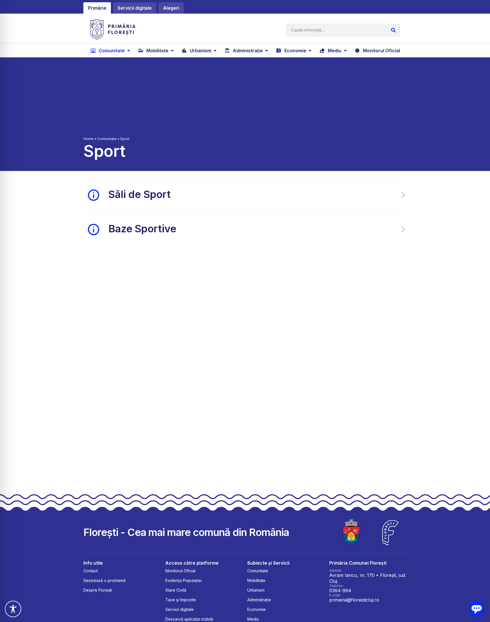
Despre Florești (97, 590)
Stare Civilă (175, 590)
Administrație (259, 599)
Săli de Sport (139, 194)
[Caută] (393, 30)
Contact (90, 570)
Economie (256, 609)
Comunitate (107, 139)
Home (88, 139)
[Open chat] (476, 608)
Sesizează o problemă (104, 580)
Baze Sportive (142, 228)
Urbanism (256, 590)
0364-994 (340, 590)
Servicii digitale (179, 609)
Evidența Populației (183, 580)
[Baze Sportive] (403, 229)
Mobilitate (256, 580)
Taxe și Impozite (180, 599)
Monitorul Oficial (180, 570)
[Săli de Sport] (403, 195)
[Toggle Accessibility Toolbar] (13, 609)
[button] (110, 50)
